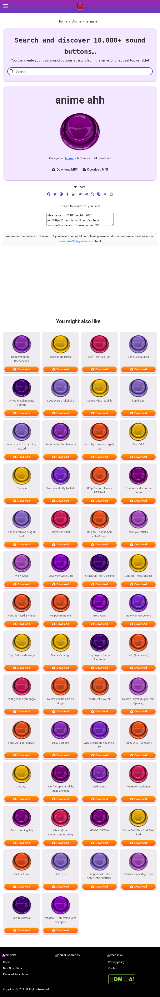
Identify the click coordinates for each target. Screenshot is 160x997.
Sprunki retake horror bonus (138, 490)
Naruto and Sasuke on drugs (60, 701)
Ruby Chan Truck (61, 532)
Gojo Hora (99, 615)
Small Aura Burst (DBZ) (21, 742)
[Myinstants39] (80, 6)
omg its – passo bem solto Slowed (99, 534)
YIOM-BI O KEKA (99, 830)
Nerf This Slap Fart (99, 356)
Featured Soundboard (16, 974)
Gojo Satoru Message (22, 655)
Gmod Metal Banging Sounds (21, 402)
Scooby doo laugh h (99, 400)
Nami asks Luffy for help (60, 488)
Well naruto (99, 786)
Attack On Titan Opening (99, 575)
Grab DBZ (138, 444)
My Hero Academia (138, 786)
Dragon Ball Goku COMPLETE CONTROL (99, 876)
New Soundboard (13, 968)
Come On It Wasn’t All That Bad (138, 832)
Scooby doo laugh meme (60, 444)
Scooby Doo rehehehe (60, 400)
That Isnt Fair (21, 874)
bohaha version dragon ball (22, 534)
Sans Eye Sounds (138, 356)
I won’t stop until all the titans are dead (60, 788)
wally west (21, 575)
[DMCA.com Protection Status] (132, 979)
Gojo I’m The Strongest (138, 575)
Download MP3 (67, 169)
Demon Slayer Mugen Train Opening (138, 701)
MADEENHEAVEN (99, 699)
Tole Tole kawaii (21, 917)
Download (24, 369)
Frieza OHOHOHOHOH (138, 742)
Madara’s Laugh (60, 655)
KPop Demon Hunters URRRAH (99, 490)
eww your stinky (138, 532)
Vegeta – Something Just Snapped (60, 920)
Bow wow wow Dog (61, 575)
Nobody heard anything (22, 615)
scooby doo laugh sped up (99, 446)
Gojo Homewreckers (138, 615)
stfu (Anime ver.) (138, 655)
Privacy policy (116, 962)
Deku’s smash (60, 742)
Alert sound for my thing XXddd (21, 446)
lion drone (138, 400)
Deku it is (60, 874)
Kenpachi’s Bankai (60, 615)
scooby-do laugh (60, 356)
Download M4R (97, 169)
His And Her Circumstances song (60, 832)
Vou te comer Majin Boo (138, 874)
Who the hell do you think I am (99, 744)
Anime (76, 21)
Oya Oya (21, 786)
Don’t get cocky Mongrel (21, 699)
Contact (113, 968)
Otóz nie (22, 488)
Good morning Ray (21, 830)
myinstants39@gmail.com (75, 241)
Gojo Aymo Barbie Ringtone (99, 657)
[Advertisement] (80, 286)
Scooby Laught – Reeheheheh (21, 359)
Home (63, 21)
